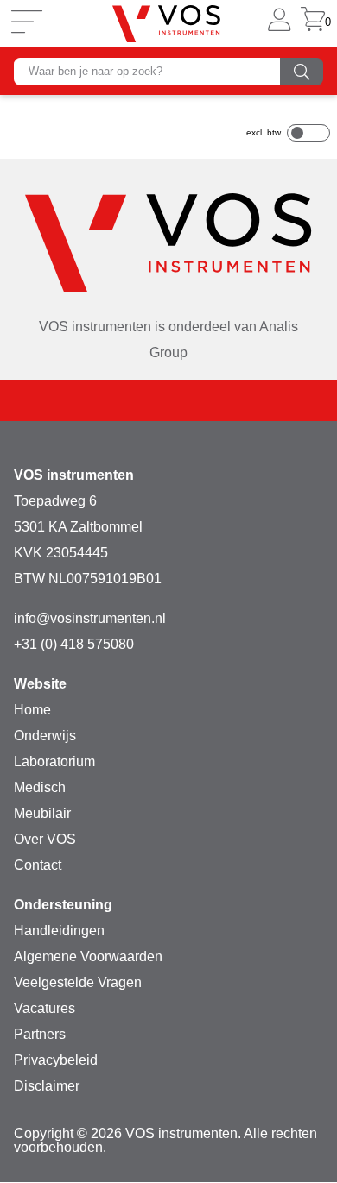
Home (32, 709)
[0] (312, 24)
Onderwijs (45, 735)
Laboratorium (54, 761)
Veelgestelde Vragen (78, 982)
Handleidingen (59, 930)
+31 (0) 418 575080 (74, 644)
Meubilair (42, 813)
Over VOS (45, 839)
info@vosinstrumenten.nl (90, 618)
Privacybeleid (56, 1060)
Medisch (40, 787)
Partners (40, 1034)
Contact (37, 865)
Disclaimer (46, 1086)
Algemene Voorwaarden (88, 956)
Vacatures (44, 1008)
